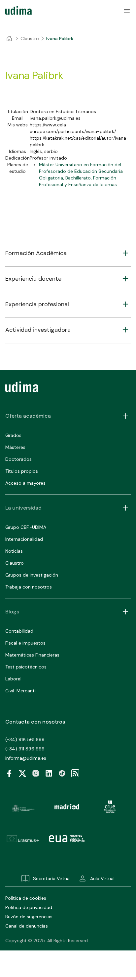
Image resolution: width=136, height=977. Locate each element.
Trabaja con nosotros (28, 587)
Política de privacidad (28, 907)
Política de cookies (25, 898)
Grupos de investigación (31, 575)
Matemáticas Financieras (32, 655)
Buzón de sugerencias (28, 917)
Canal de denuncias (26, 926)
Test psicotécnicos (26, 667)
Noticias (14, 551)
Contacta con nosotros (35, 721)
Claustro (14, 563)
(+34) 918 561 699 (25, 739)
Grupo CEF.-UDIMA (25, 527)
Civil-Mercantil (21, 691)
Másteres (15, 447)
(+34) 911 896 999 (25, 749)
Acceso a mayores (25, 483)
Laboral (13, 679)
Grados (13, 435)
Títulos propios (21, 471)
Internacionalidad (24, 539)
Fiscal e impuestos (25, 643)
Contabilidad (19, 631)
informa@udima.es (25, 758)
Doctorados (18, 459)
